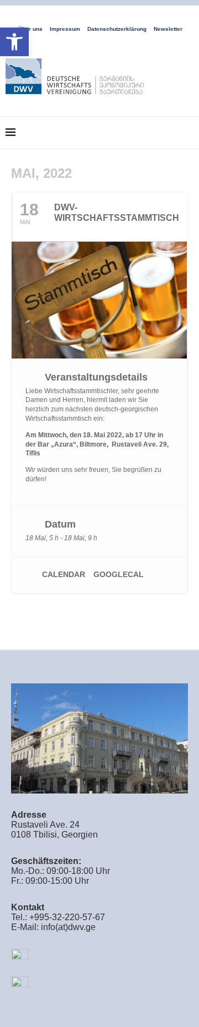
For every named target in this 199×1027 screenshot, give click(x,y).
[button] (14, 42)
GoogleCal (118, 574)
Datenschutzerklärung (116, 29)
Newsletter (168, 29)
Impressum (65, 29)
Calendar (63, 574)
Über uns (30, 29)
